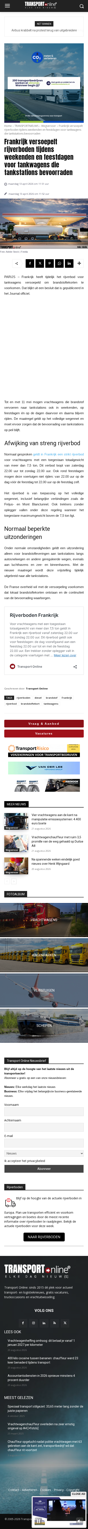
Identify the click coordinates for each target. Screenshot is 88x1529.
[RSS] (54, 1323)
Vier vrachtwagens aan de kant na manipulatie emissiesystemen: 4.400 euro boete (56, 819)
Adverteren (29, 1490)
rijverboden (23, 697)
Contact (13, 1490)
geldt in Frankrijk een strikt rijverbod (58, 454)
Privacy (59, 1490)
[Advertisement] (44, 348)
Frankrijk (67, 697)
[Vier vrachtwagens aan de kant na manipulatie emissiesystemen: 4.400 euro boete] (16, 821)
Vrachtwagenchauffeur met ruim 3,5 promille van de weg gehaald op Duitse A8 (57, 841)
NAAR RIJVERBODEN (44, 1237)
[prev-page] (7, 881)
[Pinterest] (49, 263)
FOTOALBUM (16, 894)
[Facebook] (30, 263)
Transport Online (37, 688)
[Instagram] (33, 1323)
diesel (38, 697)
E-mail (8, 1136)
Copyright (73, 1490)
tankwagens (51, 703)
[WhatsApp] (59, 263)
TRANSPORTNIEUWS (26, 126)
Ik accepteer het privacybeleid (24, 1161)
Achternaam (12, 1120)
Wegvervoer (48, 126)
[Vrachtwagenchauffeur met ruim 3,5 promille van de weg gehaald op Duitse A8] (16, 843)
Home (8, 126)
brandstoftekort (30, 703)
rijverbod (11, 703)
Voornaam (11, 1105)
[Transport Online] (44, 5)
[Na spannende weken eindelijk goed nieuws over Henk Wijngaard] (16, 865)
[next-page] (13, 881)
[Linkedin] (69, 263)
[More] (79, 263)
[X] (39, 263)
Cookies (45, 1490)
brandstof (51, 697)
